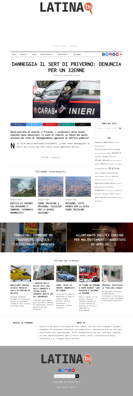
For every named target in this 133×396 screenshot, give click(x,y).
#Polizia (97, 179)
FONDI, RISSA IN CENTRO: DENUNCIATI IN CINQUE (65, 288)
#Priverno (45, 157)
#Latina (113, 168)
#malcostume (113, 173)
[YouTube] (117, 54)
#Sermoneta (105, 194)
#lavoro (97, 173)
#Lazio (103, 173)
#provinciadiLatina (105, 183)
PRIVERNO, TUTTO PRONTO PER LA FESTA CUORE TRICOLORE (77, 206)
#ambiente (99, 142)
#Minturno (108, 176)
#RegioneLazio (100, 187)
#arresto (116, 142)
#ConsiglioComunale (100, 153)
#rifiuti (110, 187)
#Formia (106, 160)
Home (14, 54)
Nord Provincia (46, 54)
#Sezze (112, 194)
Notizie (23, 54)
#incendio (111, 164)
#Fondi (98, 160)
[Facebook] (103, 54)
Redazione (58, 75)
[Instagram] (110, 54)
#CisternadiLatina (104, 149)
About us (73, 387)
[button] (120, 128)
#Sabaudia (99, 190)
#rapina (119, 183)
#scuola (98, 194)
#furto (97, 164)
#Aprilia (108, 142)
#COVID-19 (116, 153)
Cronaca (77, 75)
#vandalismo (56, 157)
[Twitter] (106, 54)
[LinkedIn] (113, 54)
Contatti (65, 387)
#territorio (112, 197)
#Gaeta (104, 164)
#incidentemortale (101, 169)
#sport (118, 194)
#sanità (118, 190)
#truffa (120, 197)
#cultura (98, 157)
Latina (34, 54)
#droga (105, 157)
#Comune (117, 149)
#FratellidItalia (116, 160)
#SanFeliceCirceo (110, 190)
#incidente (118, 164)
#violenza (98, 201)
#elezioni (112, 157)
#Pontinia (104, 179)
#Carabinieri (100, 146)
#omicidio (115, 176)
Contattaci (77, 54)
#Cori (109, 153)
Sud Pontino (62, 54)
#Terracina (101, 197)
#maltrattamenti (99, 176)
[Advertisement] (66, 29)
